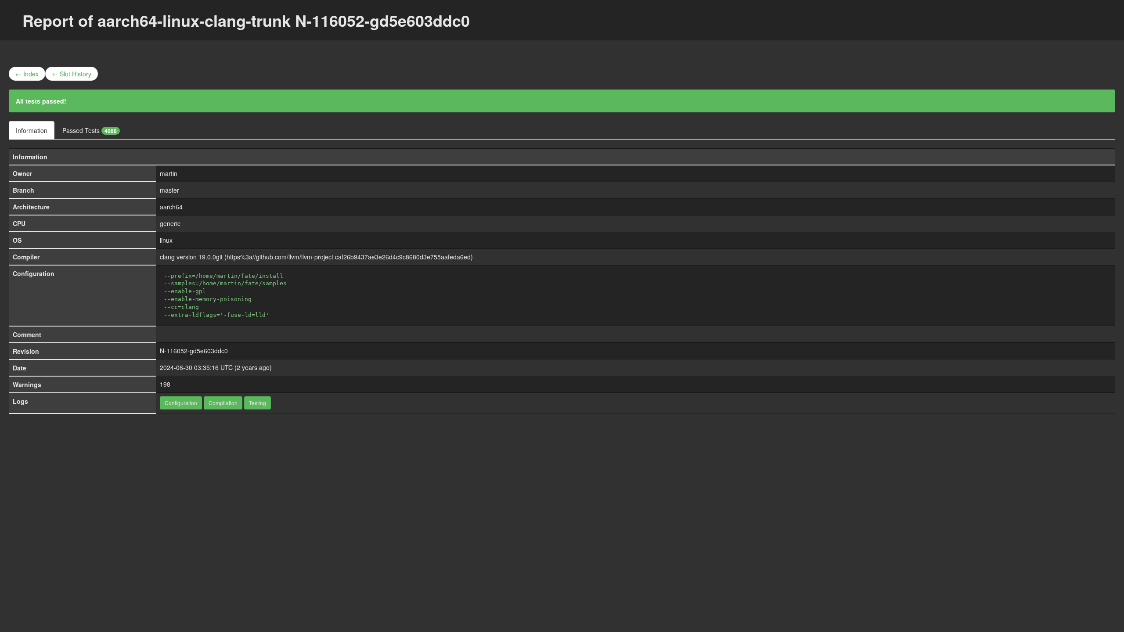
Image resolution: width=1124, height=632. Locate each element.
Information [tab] (31, 130)
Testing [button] (257, 402)
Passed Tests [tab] (89, 130)
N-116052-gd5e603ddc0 (194, 350)
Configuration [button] (181, 402)
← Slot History (71, 73)
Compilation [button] (223, 402)
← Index (27, 73)
